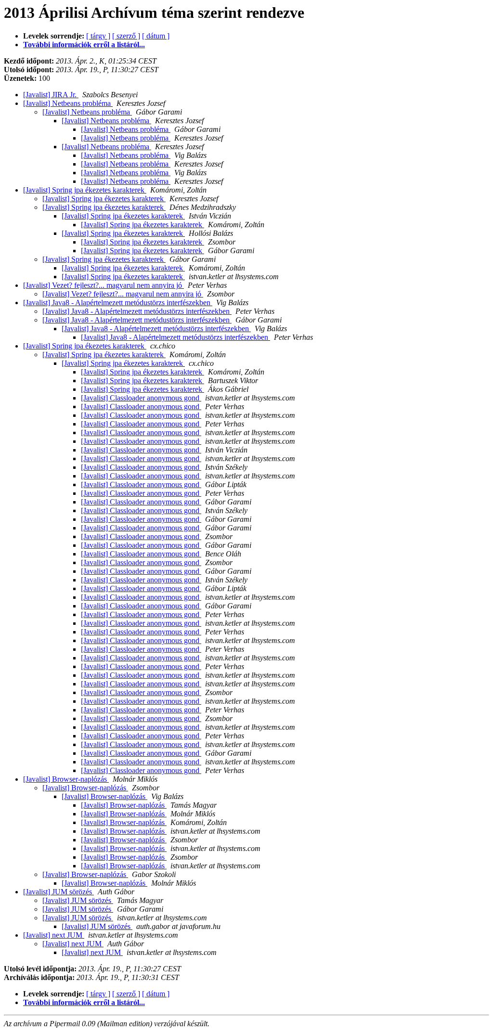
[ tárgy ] (98, 36)
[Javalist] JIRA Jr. (50, 94)
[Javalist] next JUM (53, 935)
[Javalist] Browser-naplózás (66, 779)
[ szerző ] (126, 36)
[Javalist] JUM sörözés (58, 892)
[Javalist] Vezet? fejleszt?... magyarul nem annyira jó (103, 285)
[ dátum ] (155, 36)
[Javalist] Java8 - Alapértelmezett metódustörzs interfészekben (117, 302)
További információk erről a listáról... (84, 44)
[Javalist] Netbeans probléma (68, 103)
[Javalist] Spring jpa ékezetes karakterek (84, 190)
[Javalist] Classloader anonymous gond (141, 398)
